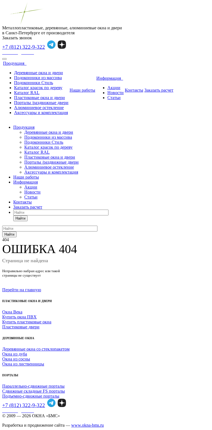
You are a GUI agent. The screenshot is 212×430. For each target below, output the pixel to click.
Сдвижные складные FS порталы (33, 391)
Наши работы (82, 90)
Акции (113, 87)
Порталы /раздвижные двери (41, 102)
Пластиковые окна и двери (39, 97)
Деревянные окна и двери (38, 72)
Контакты (134, 90)
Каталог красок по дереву (38, 87)
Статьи (114, 97)
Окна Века (12, 312)
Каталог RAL (26, 92)
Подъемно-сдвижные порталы (30, 396)
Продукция (14, 63)
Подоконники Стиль (33, 82)
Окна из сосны (16, 359)
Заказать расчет (158, 90)
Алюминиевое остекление (39, 107)
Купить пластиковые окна (26, 322)
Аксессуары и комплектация (41, 112)
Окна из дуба (14, 354)
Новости (115, 92)
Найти (20, 218)
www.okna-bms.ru (87, 425)
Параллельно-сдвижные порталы (33, 386)
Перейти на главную (21, 289)
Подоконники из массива (38, 77)
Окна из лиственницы (23, 364)
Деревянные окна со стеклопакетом (36, 349)
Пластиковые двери (20, 327)
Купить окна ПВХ (19, 317)
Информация (109, 78)
